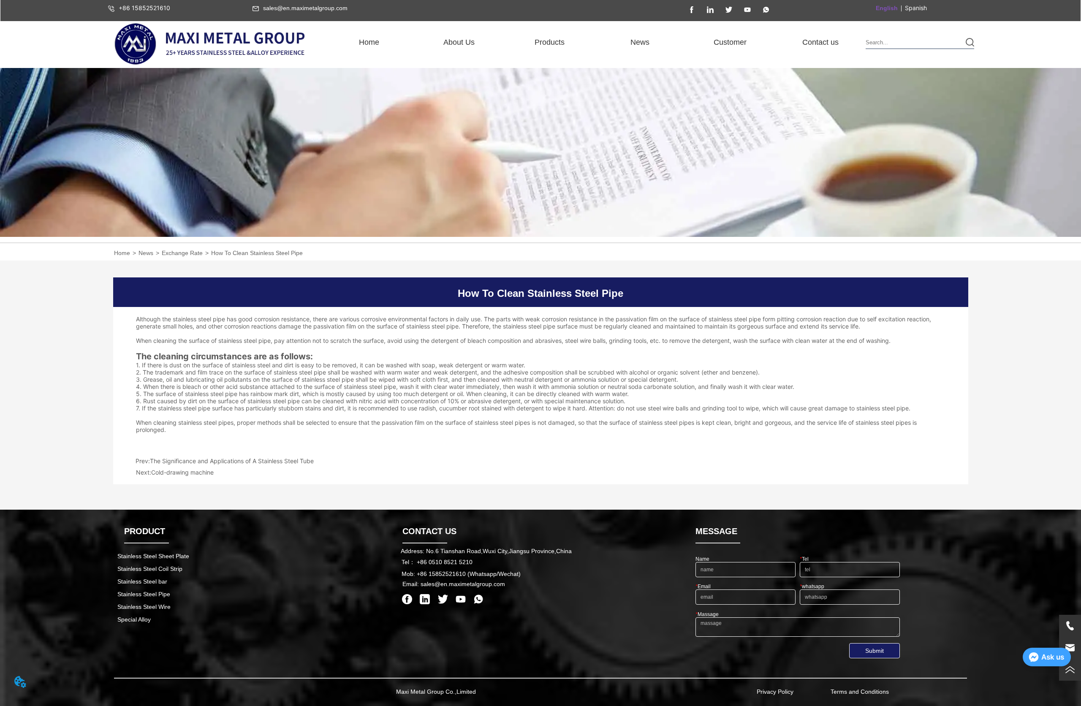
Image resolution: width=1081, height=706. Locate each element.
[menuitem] (459, 42)
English (887, 8)
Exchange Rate (182, 253)
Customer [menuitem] (730, 42)
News (146, 253)
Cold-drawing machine (182, 472)
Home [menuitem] (369, 42)
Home (122, 253)
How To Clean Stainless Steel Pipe (257, 253)
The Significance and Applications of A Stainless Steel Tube (232, 460)
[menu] (595, 42)
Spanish (916, 7)
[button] (459, 42)
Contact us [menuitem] (820, 42)
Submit (874, 650)
